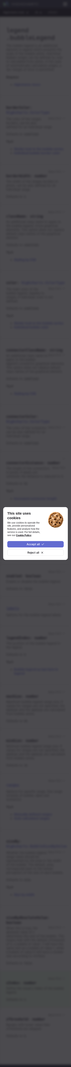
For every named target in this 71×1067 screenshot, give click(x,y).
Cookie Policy (23, 535)
